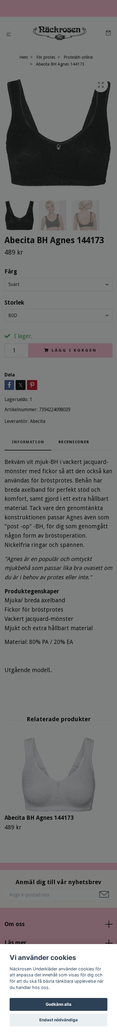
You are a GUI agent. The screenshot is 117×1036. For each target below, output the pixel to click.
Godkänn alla (58, 1004)
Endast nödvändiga (58, 1019)
